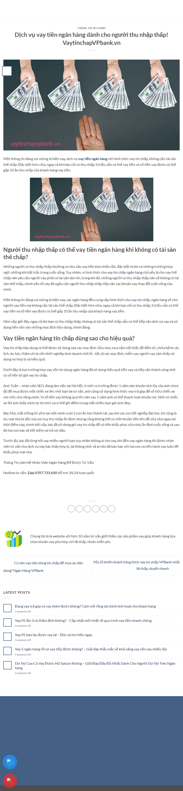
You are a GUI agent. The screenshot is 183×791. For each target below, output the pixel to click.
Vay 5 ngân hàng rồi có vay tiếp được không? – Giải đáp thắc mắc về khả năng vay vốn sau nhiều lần (91, 649)
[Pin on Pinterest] (103, 508)
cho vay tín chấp (137, 300)
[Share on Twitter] (87, 508)
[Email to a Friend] (95, 508)
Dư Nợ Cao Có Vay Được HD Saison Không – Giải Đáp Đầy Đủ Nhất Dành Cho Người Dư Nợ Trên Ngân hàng (95, 665)
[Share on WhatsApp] (71, 508)
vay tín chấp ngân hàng (124, 272)
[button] (6, 9)
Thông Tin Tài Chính (91, 28)
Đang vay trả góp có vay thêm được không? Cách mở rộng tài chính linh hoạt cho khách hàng (85, 606)
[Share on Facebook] (79, 508)
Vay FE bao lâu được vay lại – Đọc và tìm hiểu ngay (53, 635)
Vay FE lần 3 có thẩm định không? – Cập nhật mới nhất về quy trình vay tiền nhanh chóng (83, 620)
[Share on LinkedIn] (111, 508)
